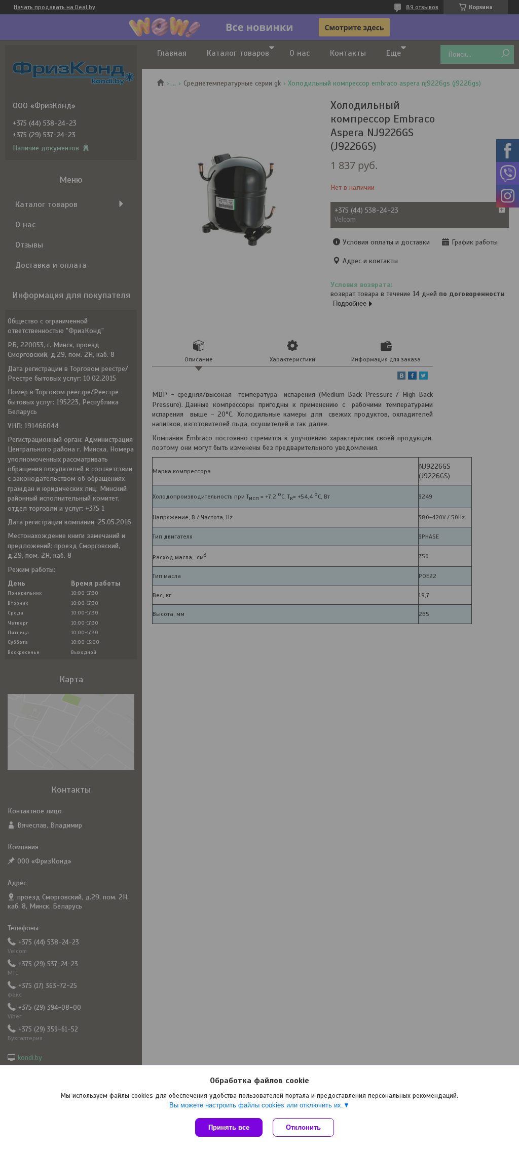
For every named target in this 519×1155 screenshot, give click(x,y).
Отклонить (303, 1127)
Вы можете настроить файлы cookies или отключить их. (256, 1105)
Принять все (228, 1127)
